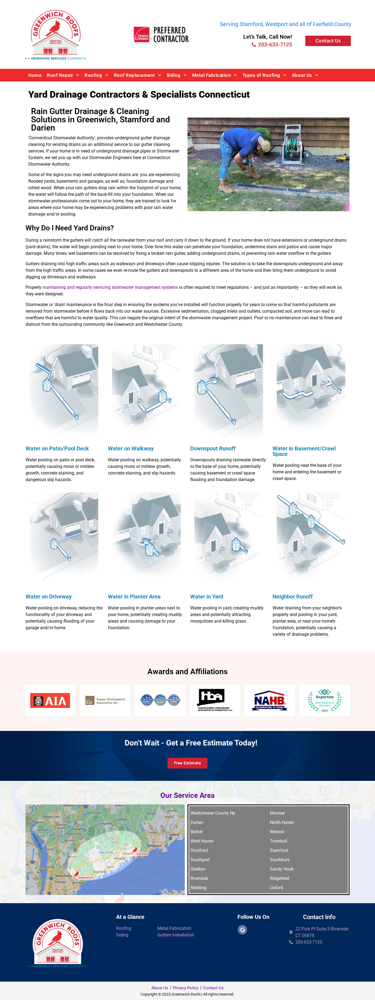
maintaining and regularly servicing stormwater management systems (110, 287)
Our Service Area (187, 795)
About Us (302, 75)
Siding (174, 75)
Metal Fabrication (211, 75)
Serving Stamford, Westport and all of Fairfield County (285, 24)
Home (34, 75)
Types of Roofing (261, 75)
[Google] (242, 929)
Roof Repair (60, 75)
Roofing (93, 75)
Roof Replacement (134, 75)
